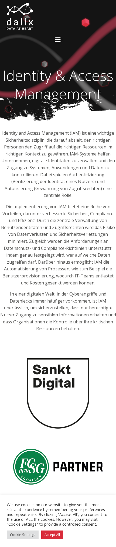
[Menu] (58, 39)
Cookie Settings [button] (22, 534)
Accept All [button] (52, 534)
